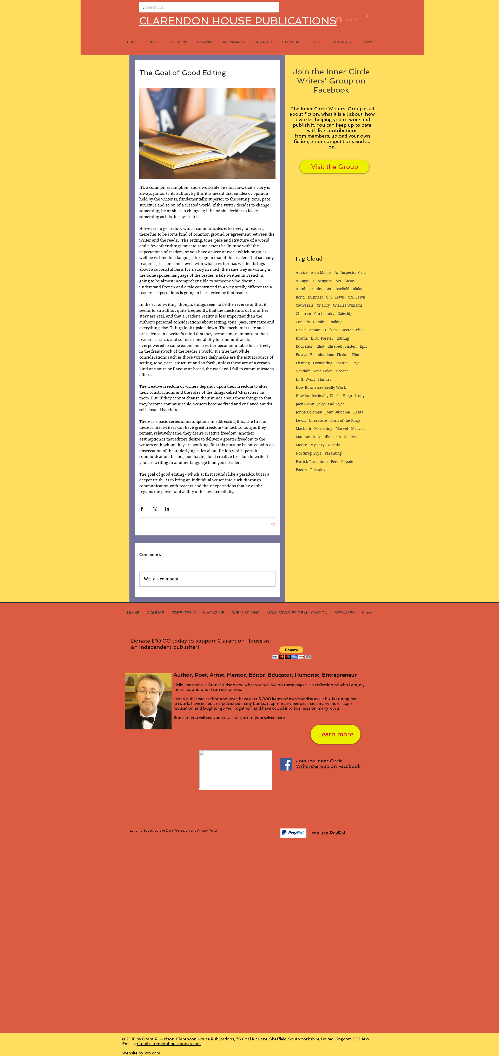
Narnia (334, 445)
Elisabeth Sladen (342, 346)
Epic (363, 346)
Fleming (303, 363)
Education (304, 346)
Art (338, 280)
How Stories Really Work (317, 395)
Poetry (301, 469)
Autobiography (309, 289)
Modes (350, 437)
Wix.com (152, 1053)
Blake (357, 289)
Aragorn (325, 280)
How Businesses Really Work (321, 387)
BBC (328, 289)
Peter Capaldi (342, 461)
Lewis (301, 420)
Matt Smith (305, 437)
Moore (301, 445)
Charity (323, 305)
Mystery (317, 445)
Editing (343, 338)
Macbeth (303, 428)
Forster (342, 363)
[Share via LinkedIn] (167, 508)
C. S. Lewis (335, 297)
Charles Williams (347, 305)
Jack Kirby (305, 404)
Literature (318, 420)
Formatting (322, 363)
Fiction (343, 354)
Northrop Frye (308, 453)
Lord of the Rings (345, 420)
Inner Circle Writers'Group (319, 763)
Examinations (322, 354)
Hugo (347, 395)
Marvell (358, 428)
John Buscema (337, 412)
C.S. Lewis (356, 297)
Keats (358, 412)
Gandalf (303, 371)
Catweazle (305, 305)
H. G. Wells (305, 379)
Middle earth (329, 437)
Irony (360, 395)
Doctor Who (352, 330)
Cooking (336, 322)
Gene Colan (323, 371)
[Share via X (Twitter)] (154, 508)
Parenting (333, 453)
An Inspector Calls (350, 272)
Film (355, 354)
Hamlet (324, 379)
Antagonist (305, 280)
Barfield (343, 289)
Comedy (303, 322)
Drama (302, 338)
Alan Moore (321, 272)
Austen (350, 280)
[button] (367, 15)
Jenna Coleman (309, 412)
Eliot (320, 346)
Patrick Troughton (312, 461)
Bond (300, 297)
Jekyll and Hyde (331, 404)
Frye (355, 363)
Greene (342, 371)
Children (303, 313)
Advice (302, 272)
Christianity (324, 313)
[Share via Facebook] (141, 508)
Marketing (323, 428)
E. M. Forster (322, 338)
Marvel (342, 428)
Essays (301, 354)
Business (315, 297)
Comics (319, 322)
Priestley (317, 469)
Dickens (331, 330)
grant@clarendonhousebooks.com (167, 1043)
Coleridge (346, 313)
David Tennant (309, 330)
